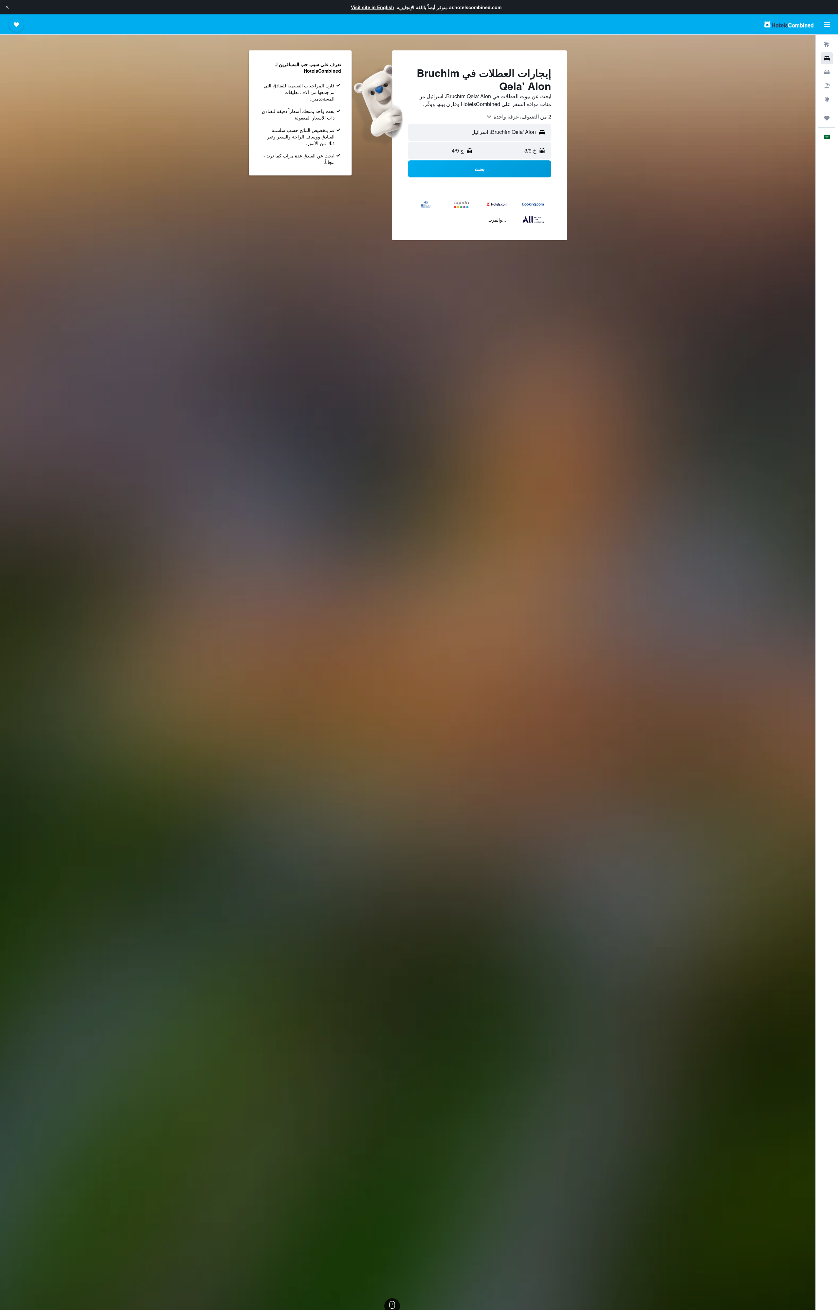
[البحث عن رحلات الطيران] (826, 44)
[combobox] (518, 116)
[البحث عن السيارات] (826, 72)
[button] (7, 7)
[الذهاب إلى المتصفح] (826, 99)
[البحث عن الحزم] (826, 85)
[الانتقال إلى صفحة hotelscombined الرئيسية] (788, 24)
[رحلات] (826, 118)
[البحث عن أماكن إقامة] (826, 58)
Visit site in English (372, 7)
